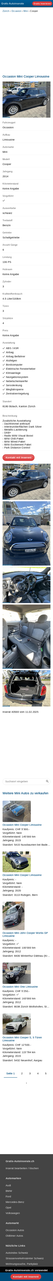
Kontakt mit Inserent (18, 457)
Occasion (16, 11)
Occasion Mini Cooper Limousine (22, 824)
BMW (9, 1191)
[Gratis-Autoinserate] (13, 3)
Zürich (6, 11)
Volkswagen (13, 1213)
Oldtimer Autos (14, 1235)
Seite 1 (10, 1073)
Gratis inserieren (42, 3)
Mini (25, 11)
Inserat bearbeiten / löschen (22, 1168)
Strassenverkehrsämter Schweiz (25, 1258)
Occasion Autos (15, 1230)
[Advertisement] (26, 43)
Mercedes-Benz (15, 1202)
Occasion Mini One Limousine (20, 986)
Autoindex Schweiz (17, 1252)
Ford (8, 1196)
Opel (8, 1207)
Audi (8, 1185)
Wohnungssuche (15, 1264)
